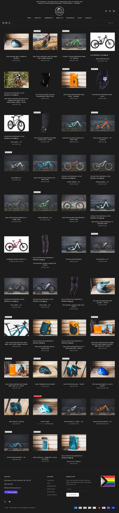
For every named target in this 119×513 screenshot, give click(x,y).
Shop (29, 18)
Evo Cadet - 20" (45, 305)
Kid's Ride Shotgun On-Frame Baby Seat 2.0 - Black (16, 385)
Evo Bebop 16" (16, 178)
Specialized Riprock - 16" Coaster (102, 138)
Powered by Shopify (29, 507)
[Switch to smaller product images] (6, 23)
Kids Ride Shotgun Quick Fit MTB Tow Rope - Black (74, 347)
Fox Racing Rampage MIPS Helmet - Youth (102, 301)
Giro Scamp (45, 421)
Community (48, 18)
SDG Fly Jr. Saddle (74, 461)
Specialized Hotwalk (74, 259)
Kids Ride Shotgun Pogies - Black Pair (45, 347)
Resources (70, 18)
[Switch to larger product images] (3, 23)
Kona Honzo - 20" (73, 182)
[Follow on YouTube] (9, 502)
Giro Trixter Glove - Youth (74, 384)
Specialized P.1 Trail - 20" (74, 421)
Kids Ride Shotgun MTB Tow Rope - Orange (74, 95)
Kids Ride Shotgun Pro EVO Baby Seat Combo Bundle (45, 57)
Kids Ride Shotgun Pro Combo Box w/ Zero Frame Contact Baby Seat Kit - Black (102, 344)
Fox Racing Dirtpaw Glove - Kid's (102, 95)
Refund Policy (51, 489)
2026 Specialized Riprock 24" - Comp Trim (16, 218)
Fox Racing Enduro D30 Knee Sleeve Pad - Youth (45, 138)
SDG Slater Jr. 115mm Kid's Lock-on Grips (45, 458)
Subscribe (72, 494)
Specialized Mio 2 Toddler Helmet (16, 57)
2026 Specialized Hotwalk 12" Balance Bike (102, 222)
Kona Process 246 (102, 59)
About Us (59, 18)
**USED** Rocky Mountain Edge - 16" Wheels (74, 57)
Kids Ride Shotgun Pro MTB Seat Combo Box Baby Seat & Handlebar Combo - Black (16, 100)
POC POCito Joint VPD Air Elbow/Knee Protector (45, 95)
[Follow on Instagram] (5, 502)
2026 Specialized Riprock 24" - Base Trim (74, 138)
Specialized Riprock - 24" (102, 421)
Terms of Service (52, 495)
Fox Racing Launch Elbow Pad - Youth (45, 264)
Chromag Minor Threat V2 (16, 259)
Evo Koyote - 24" (102, 259)
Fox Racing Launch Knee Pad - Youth (74, 306)
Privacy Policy (51, 492)
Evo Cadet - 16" (16, 142)
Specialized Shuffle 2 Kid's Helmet (102, 385)
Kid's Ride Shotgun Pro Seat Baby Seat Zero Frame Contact (16, 343)
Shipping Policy (51, 486)
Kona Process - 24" (45, 217)
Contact (88, 18)
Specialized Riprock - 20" (16, 457)
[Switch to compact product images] (9, 23)
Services (38, 18)
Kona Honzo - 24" (102, 182)
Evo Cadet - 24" (16, 305)
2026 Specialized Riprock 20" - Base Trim (45, 178)
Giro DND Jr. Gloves (16, 421)
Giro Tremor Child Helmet (45, 384)
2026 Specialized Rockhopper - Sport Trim (73, 218)
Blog (80, 18)
